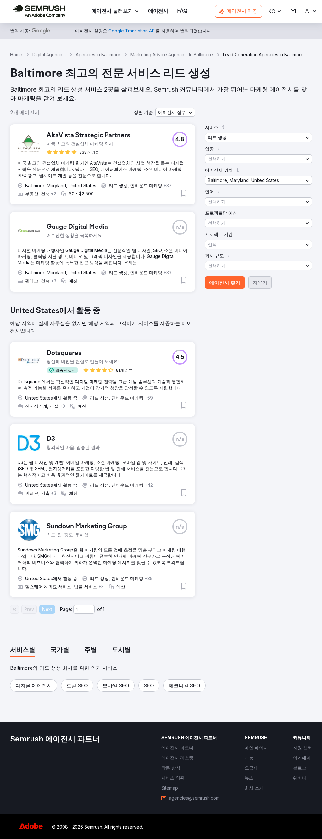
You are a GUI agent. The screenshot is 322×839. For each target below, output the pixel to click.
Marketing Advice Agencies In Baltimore (171, 54)
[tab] (22, 650)
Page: (66, 609)
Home (16, 54)
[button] (275, 11)
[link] (158, 11)
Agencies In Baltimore (98, 54)
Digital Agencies (49, 54)
